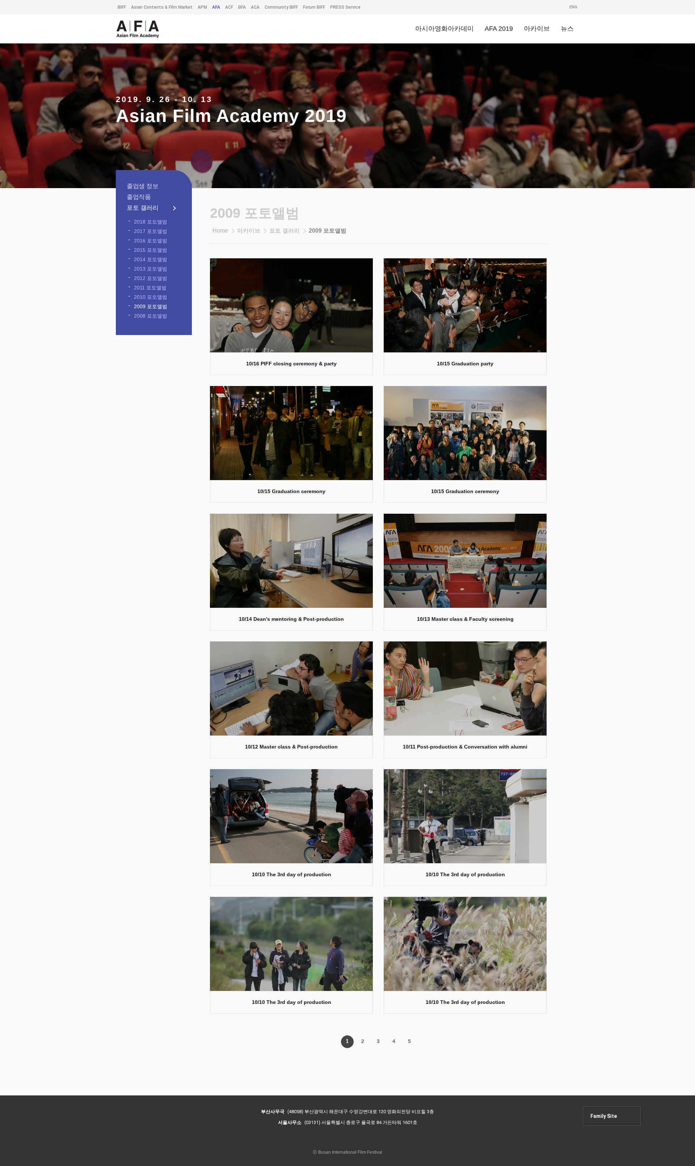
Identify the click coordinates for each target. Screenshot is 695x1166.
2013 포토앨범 (150, 269)
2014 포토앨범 (150, 259)
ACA (255, 7)
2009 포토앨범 (150, 306)
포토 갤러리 (142, 207)
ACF (229, 7)
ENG (573, 7)
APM (202, 7)
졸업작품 (139, 197)
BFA (242, 7)
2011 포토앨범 (150, 288)
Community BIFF (281, 7)
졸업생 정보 (142, 186)
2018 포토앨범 (150, 222)
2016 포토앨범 (150, 240)
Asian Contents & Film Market (162, 7)
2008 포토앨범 (150, 316)
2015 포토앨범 (150, 250)
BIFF (122, 7)
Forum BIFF (314, 7)
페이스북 (566, 1114)
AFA (216, 7)
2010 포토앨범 (150, 297)
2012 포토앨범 (150, 278)
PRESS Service (345, 7)
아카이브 (248, 231)
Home (220, 231)
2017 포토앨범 (150, 231)
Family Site (603, 1116)
